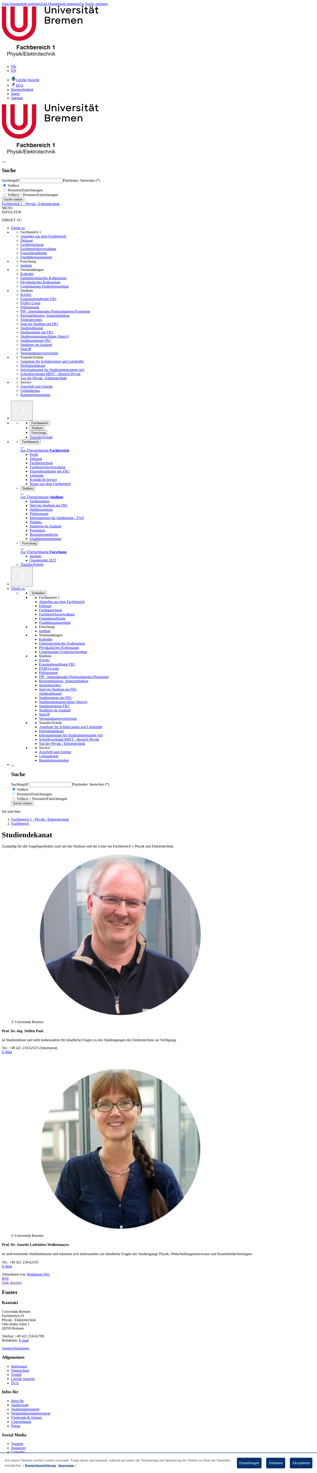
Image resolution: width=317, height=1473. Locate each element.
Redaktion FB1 (38, 1274)
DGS (15, 1383)
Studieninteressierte (25, 1409)
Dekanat (26, 240)
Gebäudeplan (30, 391)
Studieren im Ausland (36, 345)
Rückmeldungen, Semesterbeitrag (45, 315)
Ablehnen (275, 1463)
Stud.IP (25, 349)
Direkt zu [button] (18, 588)
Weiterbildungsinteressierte (30, 1413)
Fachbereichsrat (31, 245)
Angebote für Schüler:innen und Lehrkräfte (52, 361)
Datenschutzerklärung (40, 1465)
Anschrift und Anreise (36, 386)
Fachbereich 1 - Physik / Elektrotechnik (31, 204)
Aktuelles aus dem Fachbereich (43, 236)
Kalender (27, 274)
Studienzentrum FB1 (35, 341)
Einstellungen (249, 1463)
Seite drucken (12, 1283)
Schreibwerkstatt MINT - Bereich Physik (50, 374)
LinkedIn (18, 1452)
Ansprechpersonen (15, 1348)
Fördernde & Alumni (26, 1417)
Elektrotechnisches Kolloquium (43, 278)
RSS (5, 1278)
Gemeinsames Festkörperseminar (44, 286)
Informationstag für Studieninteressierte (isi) (52, 370)
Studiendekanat (31, 328)
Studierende (20, 1405)
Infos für (17, 1401)
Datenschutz (20, 1370)
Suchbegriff (11, 180)
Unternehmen (21, 1422)
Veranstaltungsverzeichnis (39, 353)
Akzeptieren (301, 1463)
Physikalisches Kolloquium (40, 282)
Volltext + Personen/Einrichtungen (32, 195)
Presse (15, 1426)
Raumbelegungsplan (35, 395)
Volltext (13, 185)
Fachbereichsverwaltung (38, 249)
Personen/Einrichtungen (25, 190)
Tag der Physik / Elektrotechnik (43, 378)
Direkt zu (18, 228)
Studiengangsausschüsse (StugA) (44, 336)
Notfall (16, 1375)
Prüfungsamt (29, 307)
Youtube (17, 1444)
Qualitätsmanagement (36, 257)
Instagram (18, 1448)
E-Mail (7, 1052)
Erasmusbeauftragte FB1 (38, 299)
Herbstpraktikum (32, 366)
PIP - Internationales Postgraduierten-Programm (55, 311)
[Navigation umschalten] (4, 161)
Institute (26, 265)
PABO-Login (30, 303)
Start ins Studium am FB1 (39, 324)
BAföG (26, 295)
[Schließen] (22, 447)
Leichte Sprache (23, 1379)
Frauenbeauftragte (33, 253)
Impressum (19, 1366)
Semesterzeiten (31, 320)
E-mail (24, 1340)
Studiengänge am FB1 (36, 332)
